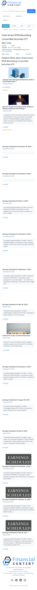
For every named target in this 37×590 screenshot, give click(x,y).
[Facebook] (16, 580)
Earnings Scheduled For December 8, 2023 (17, 234)
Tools (29, 26)
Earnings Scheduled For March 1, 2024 (15, 201)
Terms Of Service (19, 575)
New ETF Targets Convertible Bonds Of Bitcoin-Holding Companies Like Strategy (18, 107)
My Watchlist (19, 16)
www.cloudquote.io (18, 569)
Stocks (14, 26)
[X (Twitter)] (12, 580)
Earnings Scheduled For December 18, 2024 (17, 146)
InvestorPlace (6, 350)
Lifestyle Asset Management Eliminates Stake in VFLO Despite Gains (18, 80)
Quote (7, 54)
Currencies (15, 29)
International (23, 29)
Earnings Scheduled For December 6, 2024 (17, 174)
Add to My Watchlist (7, 51)
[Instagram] (25, 580)
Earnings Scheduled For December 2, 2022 (17, 367)
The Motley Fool (7, 87)
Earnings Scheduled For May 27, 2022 (15, 431)
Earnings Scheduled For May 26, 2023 (15, 304)
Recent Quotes (6, 16)
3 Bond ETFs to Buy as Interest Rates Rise (16, 335)
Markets (6, 26)
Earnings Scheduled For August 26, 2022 (16, 400)
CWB (8, 42)
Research (28, 54)
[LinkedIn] (20, 580)
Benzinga (6, 127)
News (10, 29)
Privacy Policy (29, 573)
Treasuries (30, 29)
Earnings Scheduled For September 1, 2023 (17, 269)
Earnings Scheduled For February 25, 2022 (17, 499)
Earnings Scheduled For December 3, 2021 (17, 466)
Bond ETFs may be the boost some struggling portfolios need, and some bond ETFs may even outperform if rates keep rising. (18, 344)
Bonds (7, 129)
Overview (5, 29)
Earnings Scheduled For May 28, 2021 (15, 532)
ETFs (22, 26)
